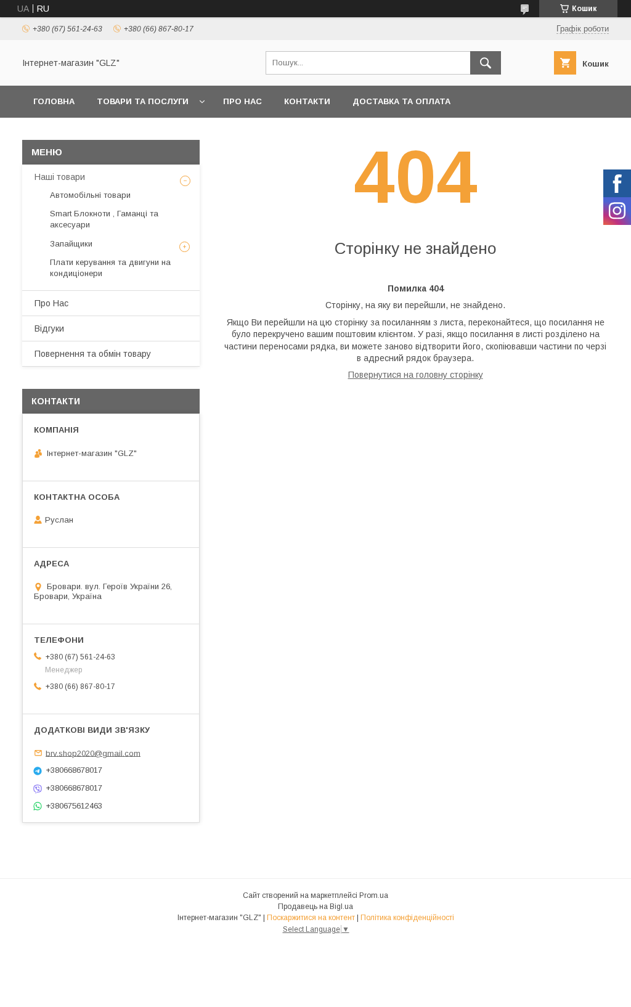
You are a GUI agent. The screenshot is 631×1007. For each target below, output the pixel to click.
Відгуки (49, 328)
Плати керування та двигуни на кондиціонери (110, 268)
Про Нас (242, 101)
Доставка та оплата (401, 101)
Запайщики (71, 243)
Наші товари (60, 177)
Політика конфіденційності (407, 917)
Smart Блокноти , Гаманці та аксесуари (104, 219)
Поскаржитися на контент (311, 917)
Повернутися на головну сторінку (415, 375)
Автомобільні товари (90, 195)
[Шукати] (485, 63)
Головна (54, 101)
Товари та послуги (143, 101)
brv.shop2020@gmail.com (93, 752)
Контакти (307, 101)
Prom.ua (373, 895)
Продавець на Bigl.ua (315, 906)
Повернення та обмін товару (93, 354)
